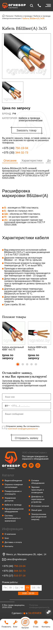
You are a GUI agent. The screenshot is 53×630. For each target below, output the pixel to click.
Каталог (9, 16)
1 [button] (17, 363)
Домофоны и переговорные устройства (38, 499)
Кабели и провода (23, 16)
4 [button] (31, 364)
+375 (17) (13, 575)
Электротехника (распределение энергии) (38, 517)
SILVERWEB (34, 613)
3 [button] (27, 364)
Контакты (9, 546)
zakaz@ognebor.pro (16, 559)
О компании (10, 534)
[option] (26, 56)
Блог (7, 538)
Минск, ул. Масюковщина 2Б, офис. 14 (26, 554)
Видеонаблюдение (13, 480)
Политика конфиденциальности (39, 606)
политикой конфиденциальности (22, 428)
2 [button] (23, 364)
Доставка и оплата (13, 542)
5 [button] (36, 364)
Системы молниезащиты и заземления (12, 518)
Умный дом (36, 510)
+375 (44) (15, 148)
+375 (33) (15, 152)
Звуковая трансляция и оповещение (37, 490)
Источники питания (40, 506)
